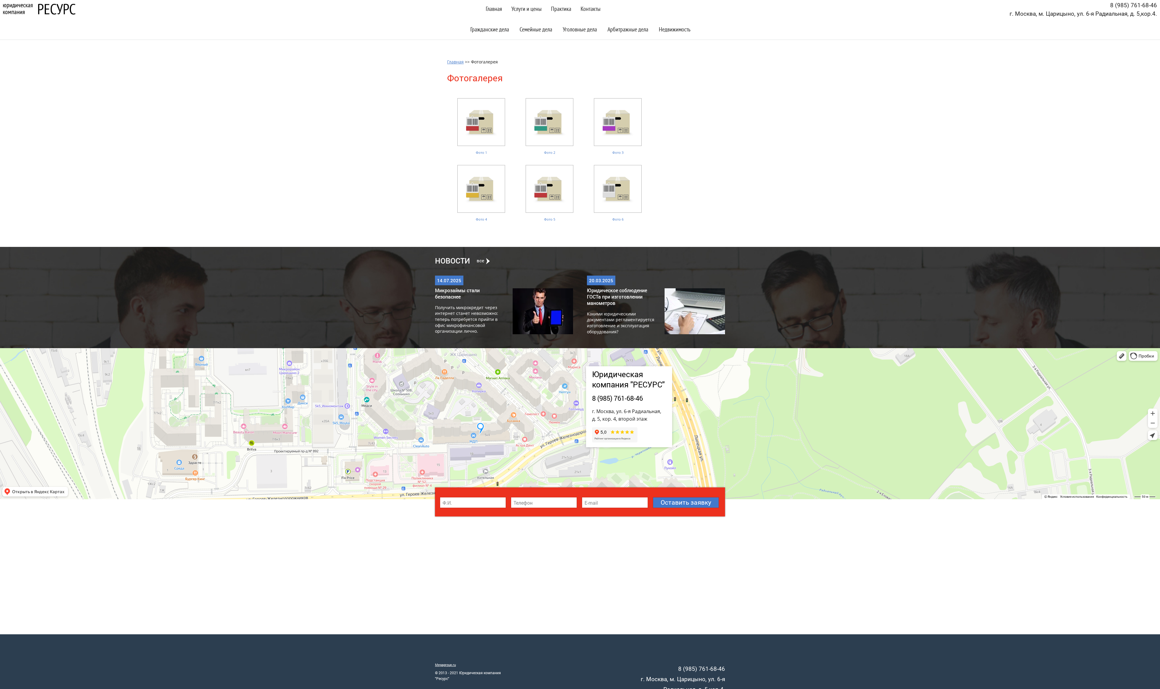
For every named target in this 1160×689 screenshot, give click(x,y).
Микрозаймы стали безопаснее (457, 293)
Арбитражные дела (627, 30)
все (480, 261)
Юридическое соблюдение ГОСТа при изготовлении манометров (617, 296)
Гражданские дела (489, 30)
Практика (561, 9)
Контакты (591, 9)
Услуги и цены (526, 9)
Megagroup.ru (445, 664)
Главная (494, 9)
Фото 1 (481, 152)
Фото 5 (549, 219)
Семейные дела (536, 30)
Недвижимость (675, 30)
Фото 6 (618, 219)
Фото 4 (481, 219)
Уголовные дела (580, 30)
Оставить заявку (686, 502)
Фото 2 (549, 152)
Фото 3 (618, 152)
